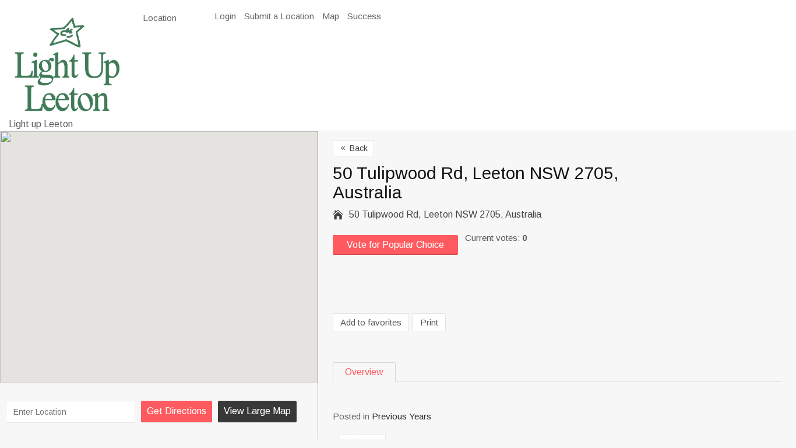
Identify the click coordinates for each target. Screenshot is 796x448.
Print (429, 322)
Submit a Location (279, 16)
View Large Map (257, 411)
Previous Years (401, 416)
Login (225, 16)
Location (161, 18)
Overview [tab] (364, 372)
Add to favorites (370, 322)
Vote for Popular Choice (395, 245)
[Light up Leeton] (67, 64)
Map (330, 16)
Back (353, 148)
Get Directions (176, 411)
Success (364, 16)
